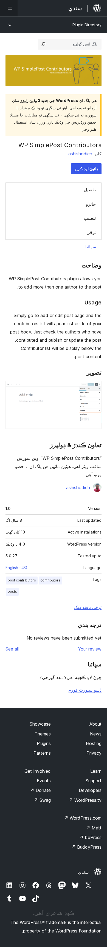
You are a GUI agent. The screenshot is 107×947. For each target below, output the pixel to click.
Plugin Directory (87, 24)
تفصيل (90, 189)
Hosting (94, 743)
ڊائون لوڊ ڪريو (86, 168)
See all (12, 649)
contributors (50, 580)
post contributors (22, 580)
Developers (90, 790)
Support (94, 780)
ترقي (91, 232)
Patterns (42, 753)
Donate (40, 790)
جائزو (91, 204)
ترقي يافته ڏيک (88, 607)
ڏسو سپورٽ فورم (85, 690)
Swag (42, 800)
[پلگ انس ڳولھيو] (43, 44)
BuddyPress (87, 847)
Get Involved (37, 771)
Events (44, 780)
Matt (94, 828)
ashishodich (80, 153)
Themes (43, 734)
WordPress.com (83, 818)
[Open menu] (9, 8)
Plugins (44, 743)
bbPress (90, 837)
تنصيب (90, 218)
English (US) (16, 567)
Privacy (94, 753)
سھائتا (90, 246)
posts (12, 591)
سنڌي (83, 872)
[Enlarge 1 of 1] (94, 389)
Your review (90, 649)
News (96, 734)
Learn (96, 771)
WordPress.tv (85, 800)
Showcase (40, 724)
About (95, 724)
